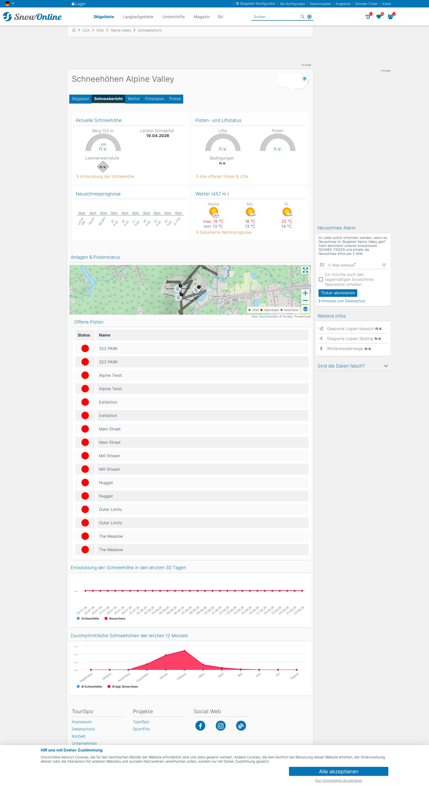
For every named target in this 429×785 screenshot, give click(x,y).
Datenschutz (83, 728)
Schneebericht (108, 98)
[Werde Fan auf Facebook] (200, 726)
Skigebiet (80, 98)
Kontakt (79, 736)
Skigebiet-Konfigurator (257, 3)
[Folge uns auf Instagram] (221, 726)
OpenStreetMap (268, 316)
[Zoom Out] (305, 300)
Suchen (302, 16)
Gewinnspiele (320, 4)
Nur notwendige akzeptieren (338, 780)
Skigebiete (104, 16)
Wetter (134, 98)
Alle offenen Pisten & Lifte (224, 176)
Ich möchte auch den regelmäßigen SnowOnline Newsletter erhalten (349, 279)
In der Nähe (309, 16)
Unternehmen (84, 743)
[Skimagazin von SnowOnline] (241, 726)
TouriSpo (141, 721)
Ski (220, 16)
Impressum (82, 721)
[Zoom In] (305, 293)
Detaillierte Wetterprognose (225, 232)
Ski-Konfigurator (292, 4)
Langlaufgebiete (138, 16)
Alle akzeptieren (338, 771)
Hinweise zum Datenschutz (343, 301)
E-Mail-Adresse (342, 265)
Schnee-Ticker (366, 4)
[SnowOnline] (32, 16)
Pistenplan (154, 98)
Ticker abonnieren (338, 292)
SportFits (141, 728)
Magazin (202, 16)
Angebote (343, 4)
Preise (175, 98)
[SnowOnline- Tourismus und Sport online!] (76, 30)
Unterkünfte (173, 16)
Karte (387, 4)
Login (80, 3)
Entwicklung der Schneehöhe (107, 176)
